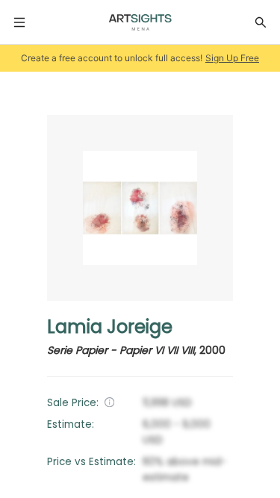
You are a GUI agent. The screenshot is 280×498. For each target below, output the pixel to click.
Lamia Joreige (109, 326)
